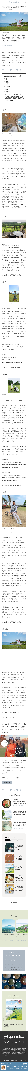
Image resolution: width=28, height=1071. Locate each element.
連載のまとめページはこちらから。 (12, 777)
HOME (3, 6)
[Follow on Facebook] (8, 1042)
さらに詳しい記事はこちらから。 (12, 275)
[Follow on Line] (19, 1042)
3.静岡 (6, 84)
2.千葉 (6, 81)
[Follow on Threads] (23, 1042)
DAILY (7, 840)
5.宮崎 (6, 89)
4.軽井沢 (7, 86)
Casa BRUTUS (11, 1060)
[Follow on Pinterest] (16, 1042)
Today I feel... (7, 1063)
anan (3, 1060)
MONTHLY (20, 840)
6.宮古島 (7, 91)
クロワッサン (16, 1060)
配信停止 (21, 964)
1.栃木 (6, 79)
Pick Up (14, 916)
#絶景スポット (7, 782)
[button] (7, 136)
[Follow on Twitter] (12, 1042)
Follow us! (14, 985)
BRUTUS (6, 1060)
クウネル (24, 1060)
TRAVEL (7, 6)
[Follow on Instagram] (5, 1042)
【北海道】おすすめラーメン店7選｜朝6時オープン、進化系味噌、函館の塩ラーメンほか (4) (16, 1066)
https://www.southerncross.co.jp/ (12, 362)
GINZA (21, 1060)
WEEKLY (14, 840)
